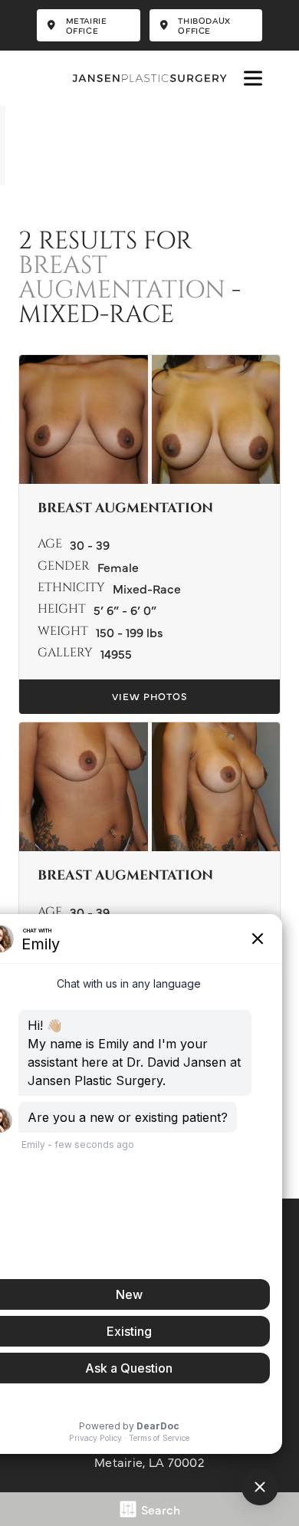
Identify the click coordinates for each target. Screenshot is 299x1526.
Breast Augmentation (121, 279)
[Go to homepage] (149, 78)
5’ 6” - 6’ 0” (125, 610)
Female (118, 567)
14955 (116, 653)
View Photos (150, 695)
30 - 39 (90, 544)
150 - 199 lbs (129, 632)
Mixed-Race (147, 588)
